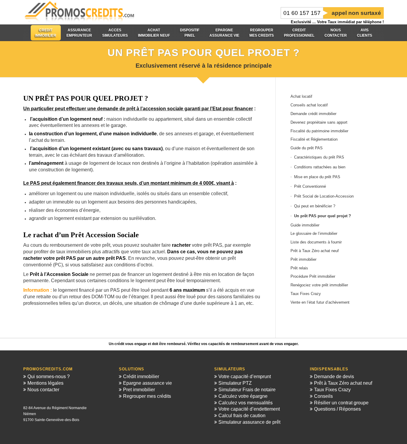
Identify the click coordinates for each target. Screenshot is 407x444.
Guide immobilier (305, 225)
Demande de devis (334, 376)
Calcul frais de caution (241, 415)
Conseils (323, 396)
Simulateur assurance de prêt (249, 422)
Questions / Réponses (337, 409)
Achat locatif (301, 96)
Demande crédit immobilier (313, 113)
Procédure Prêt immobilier (313, 276)
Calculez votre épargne (243, 396)
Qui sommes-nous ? (48, 376)
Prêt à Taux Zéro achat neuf (315, 251)
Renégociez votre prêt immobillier (319, 285)
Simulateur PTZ (235, 383)
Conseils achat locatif (309, 105)
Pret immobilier (139, 389)
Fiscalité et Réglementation (314, 139)
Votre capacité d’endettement (249, 409)
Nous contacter (43, 389)
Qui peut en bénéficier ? (314, 206)
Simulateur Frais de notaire (247, 389)
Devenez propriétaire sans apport (319, 122)
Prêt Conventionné (310, 186)
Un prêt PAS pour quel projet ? (322, 216)
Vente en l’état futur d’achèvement (320, 302)
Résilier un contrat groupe (341, 402)
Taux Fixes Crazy (306, 293)
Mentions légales (45, 383)
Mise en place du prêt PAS (317, 177)
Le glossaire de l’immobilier (314, 233)
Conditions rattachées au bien (319, 167)
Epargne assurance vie (147, 383)
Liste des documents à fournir (316, 242)
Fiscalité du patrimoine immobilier (319, 131)
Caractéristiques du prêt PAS (319, 157)
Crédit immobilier (141, 376)
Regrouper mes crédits (147, 396)
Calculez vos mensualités (245, 402)
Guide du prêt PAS (307, 148)
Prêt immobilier (303, 259)
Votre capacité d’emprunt (244, 376)
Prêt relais (299, 268)
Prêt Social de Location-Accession (324, 196)
